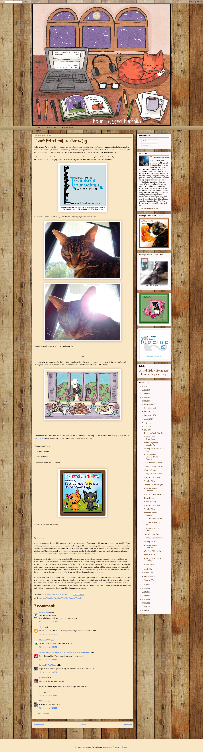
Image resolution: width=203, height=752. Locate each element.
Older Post (127, 724)
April (146, 569)
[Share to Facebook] (81, 594)
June (146, 426)
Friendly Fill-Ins (150, 481)
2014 (144, 610)
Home (37, 128)
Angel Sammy (41, 159)
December (148, 404)
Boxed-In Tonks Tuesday (153, 466)
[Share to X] (78, 594)
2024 (144, 394)
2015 (144, 607)
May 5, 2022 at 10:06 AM (48, 622)
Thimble (64, 598)
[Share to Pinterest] (83, 594)
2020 (144, 588)
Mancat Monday (150, 470)
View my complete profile (148, 208)
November (148, 408)
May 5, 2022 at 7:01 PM (48, 672)
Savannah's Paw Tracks (47, 665)
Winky (164, 375)
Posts (144, 141)
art (40, 598)
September (148, 415)
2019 (144, 592)
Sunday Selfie (149, 564)
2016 (144, 603)
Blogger (124, 747)
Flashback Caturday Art (153, 477)
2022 (144, 401)
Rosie (166, 371)
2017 (144, 599)
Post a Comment (43, 713)
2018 (144, 596)
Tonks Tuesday (149, 498)
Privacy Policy (67, 128)
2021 (144, 585)
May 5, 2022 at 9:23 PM (48, 708)
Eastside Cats (44, 612)
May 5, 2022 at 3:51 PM (48, 634)
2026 (144, 386)
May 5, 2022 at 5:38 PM (48, 659)
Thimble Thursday (75, 598)
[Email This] (74, 594)
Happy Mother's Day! (152, 534)
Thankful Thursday (53, 598)
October (147, 411)
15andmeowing (39, 438)
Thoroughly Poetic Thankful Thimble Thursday (151, 457)
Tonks (158, 374)
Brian (39, 217)
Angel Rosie (50, 128)
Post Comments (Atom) (88, 732)
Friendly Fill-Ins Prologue (153, 485)
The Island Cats (45, 640)
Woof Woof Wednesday (153, 463)
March (147, 573)
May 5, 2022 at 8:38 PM (48, 695)
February (147, 576)
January (147, 580)
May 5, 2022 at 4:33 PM (48, 647)
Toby (152, 374)
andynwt (108, 747)
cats (44, 598)
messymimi (43, 678)
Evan (159, 370)
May (146, 430)
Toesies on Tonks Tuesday (154, 433)
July (146, 423)
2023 (144, 397)
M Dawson (43, 701)
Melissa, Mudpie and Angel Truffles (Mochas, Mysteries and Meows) (64, 652)
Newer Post (39, 724)
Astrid (143, 370)
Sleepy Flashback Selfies (153, 474)
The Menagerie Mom (160, 157)
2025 (144, 390)
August (147, 419)
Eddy (151, 370)
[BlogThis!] (76, 594)
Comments (146, 145)
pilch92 (41, 627)
